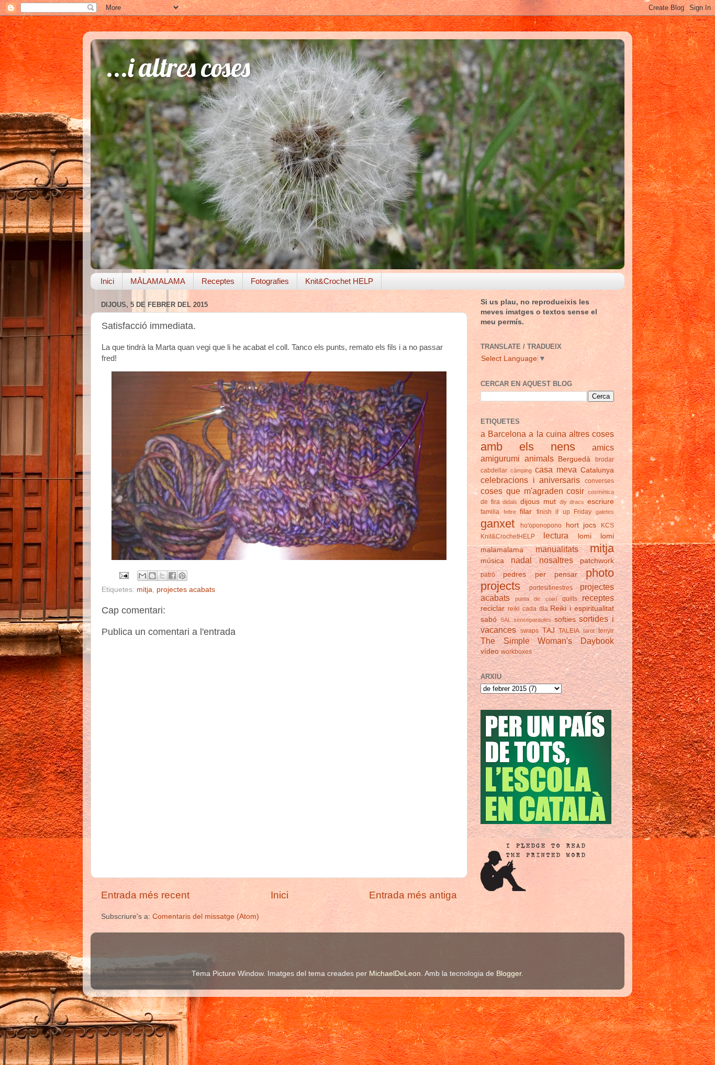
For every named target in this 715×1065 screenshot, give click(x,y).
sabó (489, 619)
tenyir (606, 630)
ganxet (498, 523)
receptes (598, 597)
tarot (589, 631)
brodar (604, 459)
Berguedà (574, 459)
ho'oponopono (541, 525)
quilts (569, 598)
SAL (505, 620)
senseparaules (532, 620)
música (492, 561)
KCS (607, 525)
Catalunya (597, 470)
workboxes (516, 651)
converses (599, 481)
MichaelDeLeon (395, 974)
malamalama (502, 550)
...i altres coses (178, 67)
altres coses (591, 433)
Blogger (508, 974)
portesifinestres (551, 587)
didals (509, 502)
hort (572, 525)
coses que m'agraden (522, 491)
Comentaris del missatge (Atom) (205, 916)
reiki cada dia (528, 608)
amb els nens (528, 446)
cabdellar (494, 470)
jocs (589, 525)
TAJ (548, 630)
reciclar (493, 608)
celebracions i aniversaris (530, 480)
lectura (555, 535)
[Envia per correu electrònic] (142, 575)
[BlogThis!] (152, 575)
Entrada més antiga (413, 895)
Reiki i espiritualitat (582, 608)
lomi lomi (596, 536)
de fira (490, 502)
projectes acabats (186, 590)
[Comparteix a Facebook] (172, 575)
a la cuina (547, 433)
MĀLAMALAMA (157, 281)
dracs (576, 502)
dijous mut (538, 502)
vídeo (490, 651)
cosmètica (601, 492)
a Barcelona (503, 433)
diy (563, 502)
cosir (575, 491)
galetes (605, 512)
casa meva (556, 469)
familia (490, 511)
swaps (529, 630)
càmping (521, 470)
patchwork (597, 561)
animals (539, 458)
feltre (510, 512)
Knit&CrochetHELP (508, 536)
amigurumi (500, 458)
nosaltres (556, 560)
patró (488, 574)
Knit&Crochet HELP (339, 281)
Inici (107, 281)
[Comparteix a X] (162, 575)
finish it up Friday (564, 511)
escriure (600, 502)
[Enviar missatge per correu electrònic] (123, 575)
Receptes (218, 281)
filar (526, 511)
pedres (514, 574)
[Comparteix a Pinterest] (182, 575)
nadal (521, 560)
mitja (144, 590)
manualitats (556, 549)
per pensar (556, 574)
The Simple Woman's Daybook (547, 640)
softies (565, 619)
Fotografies (270, 281)
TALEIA (568, 630)
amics (603, 447)
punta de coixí (536, 599)
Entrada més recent (145, 895)
